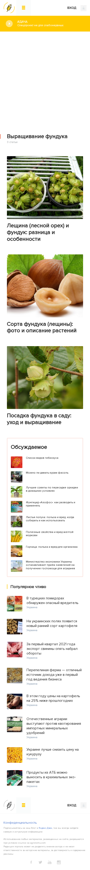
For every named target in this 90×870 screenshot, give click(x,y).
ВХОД (72, 8)
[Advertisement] (45, 79)
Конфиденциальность (20, 823)
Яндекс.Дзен (45, 828)
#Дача (40, 23)
